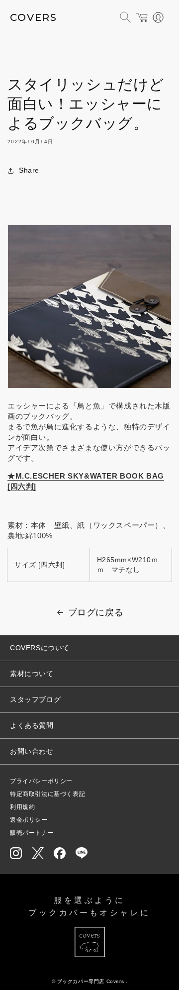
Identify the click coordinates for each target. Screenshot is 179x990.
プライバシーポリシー (41, 781)
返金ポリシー (29, 819)
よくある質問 (32, 725)
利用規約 (22, 806)
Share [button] (29, 170)
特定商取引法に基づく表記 (47, 794)
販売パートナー (32, 832)
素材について (32, 674)
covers (33, 17)
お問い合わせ (32, 751)
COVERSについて (40, 648)
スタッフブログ (35, 699)
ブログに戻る (96, 612)
